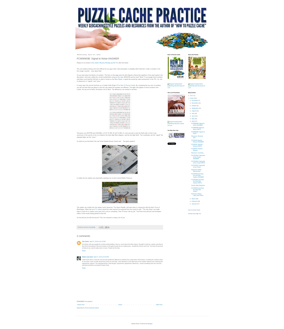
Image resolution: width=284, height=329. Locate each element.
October (194, 105)
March (194, 199)
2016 (192, 98)
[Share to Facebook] (106, 227)
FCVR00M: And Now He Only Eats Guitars (197, 189)
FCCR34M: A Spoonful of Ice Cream (198, 166)
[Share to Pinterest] (108, 227)
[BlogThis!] (102, 227)
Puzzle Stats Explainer (198, 185)
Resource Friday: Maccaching (196, 170)
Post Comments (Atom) (92, 308)
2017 (192, 95)
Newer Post (80, 304)
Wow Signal (118, 79)
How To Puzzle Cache (127, 85)
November (195, 103)
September (195, 108)
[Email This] (100, 227)
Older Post (159, 304)
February (194, 201)
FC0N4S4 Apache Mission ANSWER (197, 141)
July (193, 113)
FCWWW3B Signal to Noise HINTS (197, 128)
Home (120, 304)
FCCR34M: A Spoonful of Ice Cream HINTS (198, 162)
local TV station (97, 209)
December (195, 100)
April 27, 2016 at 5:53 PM (101, 257)
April (193, 121)
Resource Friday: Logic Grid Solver (197, 194)
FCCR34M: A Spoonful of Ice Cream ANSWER (198, 157)
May (193, 118)
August (194, 111)
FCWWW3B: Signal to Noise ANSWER (197, 124)
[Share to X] (104, 227)
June (193, 116)
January (194, 204)
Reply (84, 250)
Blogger (150, 323)
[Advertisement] (176, 182)
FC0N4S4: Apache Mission (197, 149)
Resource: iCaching (197, 153)
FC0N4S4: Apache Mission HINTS (197, 145)
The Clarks (85, 241)
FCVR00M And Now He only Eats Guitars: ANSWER (197, 175)
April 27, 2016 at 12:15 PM (98, 241)
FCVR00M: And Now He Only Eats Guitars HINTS (197, 181)
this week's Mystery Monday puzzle (103, 63)
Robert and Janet (87, 257)
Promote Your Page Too (194, 213)
